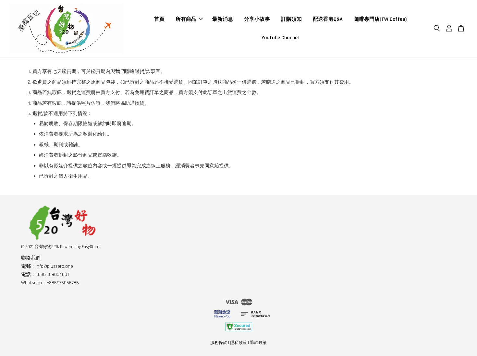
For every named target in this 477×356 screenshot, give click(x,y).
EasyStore (90, 246)
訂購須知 (291, 19)
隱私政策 (238, 342)
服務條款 (218, 342)
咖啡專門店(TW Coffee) (380, 19)
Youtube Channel (280, 37)
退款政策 (258, 342)
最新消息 (222, 19)
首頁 (159, 19)
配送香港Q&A (328, 19)
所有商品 (186, 19)
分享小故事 (257, 19)
